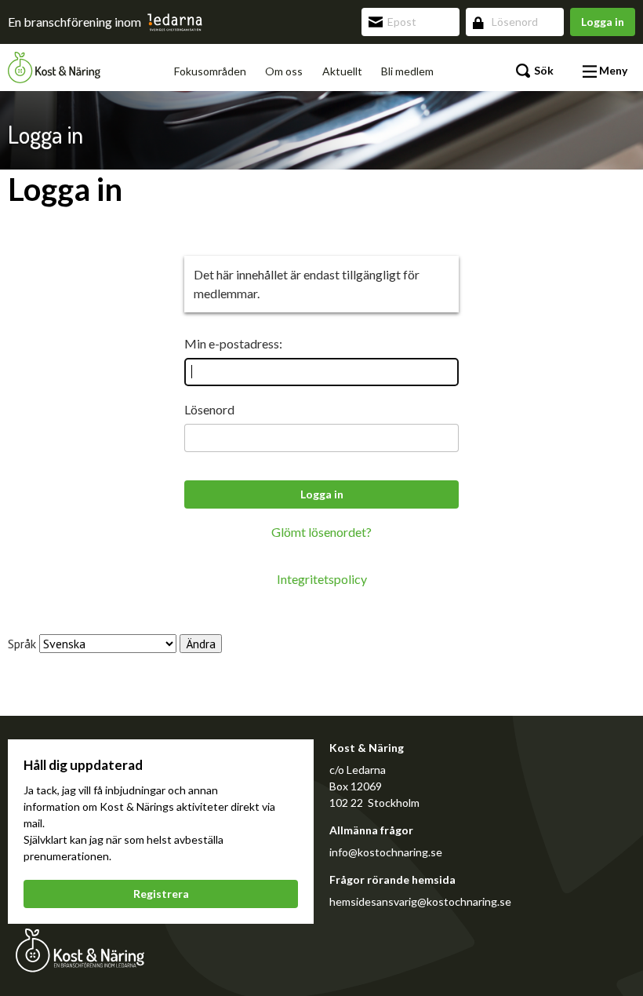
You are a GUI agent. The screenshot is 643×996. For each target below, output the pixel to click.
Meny (612, 70)
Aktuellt (342, 71)
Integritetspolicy (322, 578)
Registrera (161, 893)
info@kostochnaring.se (385, 852)
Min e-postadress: (233, 343)
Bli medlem (407, 71)
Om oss (284, 71)
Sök (543, 70)
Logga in (602, 21)
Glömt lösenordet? (321, 531)
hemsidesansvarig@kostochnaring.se (420, 901)
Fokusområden (210, 71)
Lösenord (209, 409)
